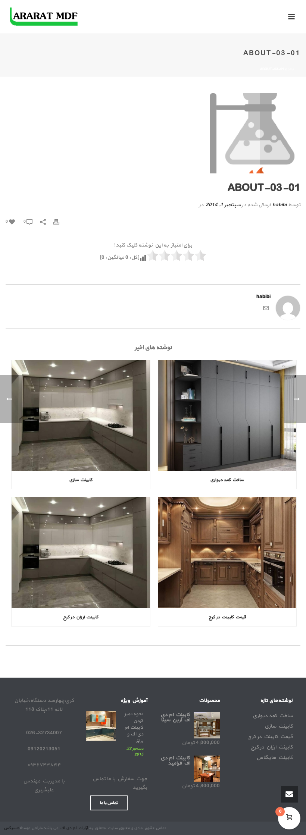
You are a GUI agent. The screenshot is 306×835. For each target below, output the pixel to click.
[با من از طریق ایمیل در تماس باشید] (266, 310)
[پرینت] (60, 221)
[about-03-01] (153, 133)
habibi (279, 205)
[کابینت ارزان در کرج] (81, 552)
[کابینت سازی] (81, 415)
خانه (290, 69)
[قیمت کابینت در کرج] (227, 552)
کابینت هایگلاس (274, 757)
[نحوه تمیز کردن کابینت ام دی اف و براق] (101, 726)
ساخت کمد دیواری (227, 480)
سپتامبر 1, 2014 (223, 205)
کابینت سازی (81, 480)
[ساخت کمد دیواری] (227, 415)
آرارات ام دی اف (73, 828)
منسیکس (11, 828)
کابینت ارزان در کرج (81, 617)
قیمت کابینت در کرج (227, 617)
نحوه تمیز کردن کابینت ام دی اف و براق (133, 727)
